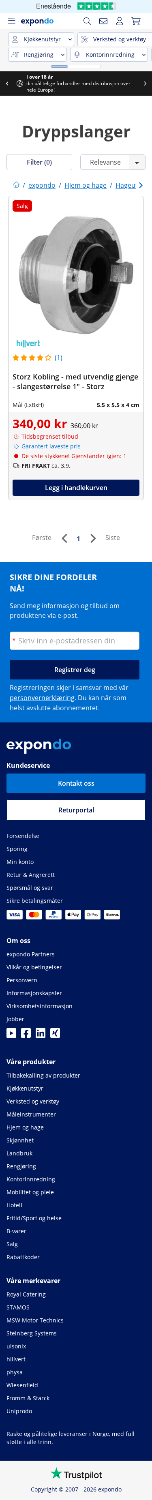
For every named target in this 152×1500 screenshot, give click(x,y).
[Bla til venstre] (65, 83)
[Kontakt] (103, 21)
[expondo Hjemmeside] (16, 185)
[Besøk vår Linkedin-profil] (40, 1035)
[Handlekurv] (136, 21)
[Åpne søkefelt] (87, 21)
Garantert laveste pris (51, 446)
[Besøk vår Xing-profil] (55, 1035)
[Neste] (93, 538)
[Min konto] (119, 21)
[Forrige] (64, 538)
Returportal (76, 810)
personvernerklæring (42, 697)
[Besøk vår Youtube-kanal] (11, 1035)
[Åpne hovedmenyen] (11, 21)
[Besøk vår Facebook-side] (26, 1035)
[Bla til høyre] (52, 83)
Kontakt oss (76, 783)
